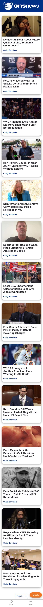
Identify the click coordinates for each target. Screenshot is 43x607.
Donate (36, 595)
